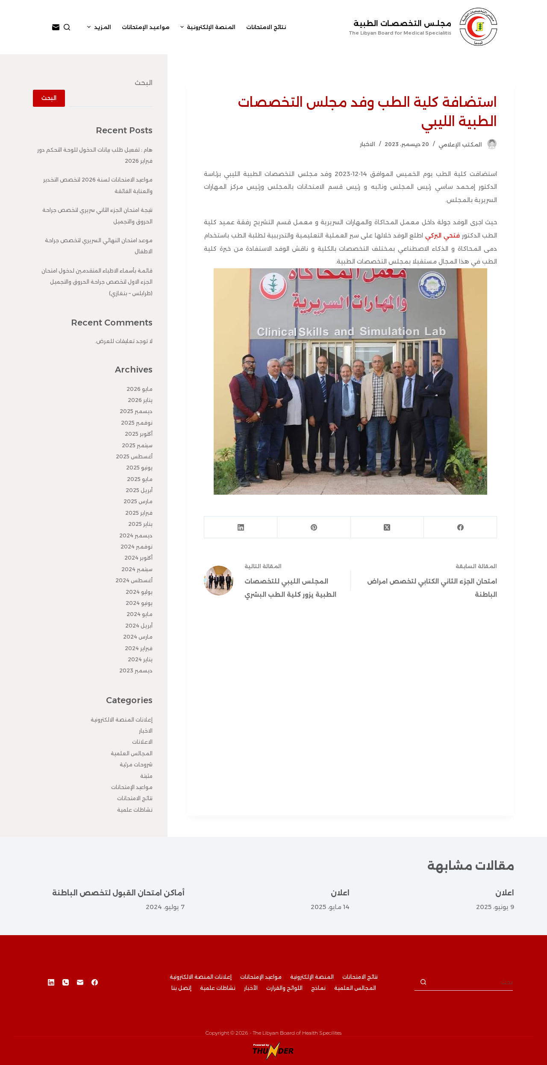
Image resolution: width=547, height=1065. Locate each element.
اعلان (504, 893)
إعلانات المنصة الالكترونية (122, 719)
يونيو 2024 (139, 603)
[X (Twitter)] (386, 527)
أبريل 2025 (139, 490)
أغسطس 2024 (134, 580)
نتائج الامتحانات (135, 798)
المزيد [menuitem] (102, 27)
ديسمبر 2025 (136, 411)
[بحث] (67, 27)
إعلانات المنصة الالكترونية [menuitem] (201, 977)
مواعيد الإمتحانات (132, 787)
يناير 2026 (140, 400)
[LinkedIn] (240, 527)
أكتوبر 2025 (139, 434)
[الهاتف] (65, 982)
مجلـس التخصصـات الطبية (402, 23)
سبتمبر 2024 (137, 569)
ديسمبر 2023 (136, 670)
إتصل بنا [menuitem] (181, 988)
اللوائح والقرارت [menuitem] (284, 988)
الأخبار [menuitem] (251, 988)
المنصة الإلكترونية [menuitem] (211, 27)
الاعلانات (142, 742)
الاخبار (367, 144)
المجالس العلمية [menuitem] (355, 988)
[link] (442, 235)
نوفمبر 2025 (137, 423)
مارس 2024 (138, 637)
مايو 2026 (139, 389)
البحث (144, 83)
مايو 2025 (140, 479)
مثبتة (146, 776)
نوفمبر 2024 (137, 546)
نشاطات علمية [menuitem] (217, 988)
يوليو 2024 (139, 592)
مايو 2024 (139, 614)
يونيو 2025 (139, 467)
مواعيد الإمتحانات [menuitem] (146, 27)
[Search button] (423, 982)
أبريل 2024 (139, 625)
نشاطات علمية (135, 810)
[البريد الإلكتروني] (56, 27)
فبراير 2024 (139, 648)
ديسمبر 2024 (136, 535)
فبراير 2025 (139, 513)
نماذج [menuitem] (318, 988)
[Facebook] (460, 527)
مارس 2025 (138, 501)
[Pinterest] (313, 527)
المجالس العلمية (132, 753)
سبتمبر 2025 (137, 445)
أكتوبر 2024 (138, 558)
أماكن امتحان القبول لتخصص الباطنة (118, 893)
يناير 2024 (140, 659)
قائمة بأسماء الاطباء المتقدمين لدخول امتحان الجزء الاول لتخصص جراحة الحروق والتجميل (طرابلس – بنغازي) (97, 281)
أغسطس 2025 (134, 456)
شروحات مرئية (136, 764)
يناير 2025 (140, 524)
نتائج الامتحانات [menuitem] (266, 27)
